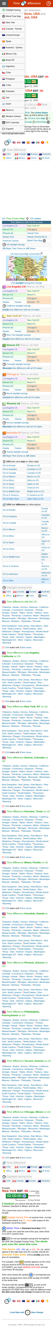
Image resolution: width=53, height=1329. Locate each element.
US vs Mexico (9, 477)
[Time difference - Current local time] (7, 142)
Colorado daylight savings (18, 364)
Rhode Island (42, 631)
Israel (8, 104)
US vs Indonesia (10, 574)
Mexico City (11, 54)
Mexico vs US (33, 477)
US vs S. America (11, 495)
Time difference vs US (27, 706)
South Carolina (9, 634)
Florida (39, 610)
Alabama (7, 607)
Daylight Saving (12, 10)
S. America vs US (35, 495)
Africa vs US (33, 480)
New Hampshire (9, 626)
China (33, 158)
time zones (26, 647)
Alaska (6, 302)
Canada (22, 154)
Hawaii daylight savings (17, 452)
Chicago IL (32, 229)
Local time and (17, 1312)
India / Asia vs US (35, 499)
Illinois (30, 613)
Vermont (20, 637)
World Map (41, 122)
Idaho (22, 613)
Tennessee (38, 634)
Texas (5, 637)
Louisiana (27, 615)
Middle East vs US (35, 491)
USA (8, 154)
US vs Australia (10, 469)
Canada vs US (34, 473)
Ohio (39, 629)
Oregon (16, 631)
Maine (36, 615)
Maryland (45, 615)
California (43, 607)
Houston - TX (33, 302)
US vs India (8, 581)
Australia (46, 154)
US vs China (8, 488)
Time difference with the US (21, 601)
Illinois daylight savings (17, 393)
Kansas (6, 615)
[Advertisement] (26, 47)
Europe (34, 154)
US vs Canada (25, 122)
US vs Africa (8, 480)
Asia (31, 596)
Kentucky (16, 615)
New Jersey (23, 626)
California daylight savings (18, 306)
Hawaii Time (33, 233)
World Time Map (13, 16)
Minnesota (33, 618)
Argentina (10, 66)
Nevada (37, 621)
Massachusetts (9, 618)
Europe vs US (33, 465)
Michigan (22, 618)
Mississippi (44, 618)
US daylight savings (15, 244)
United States (41, 113)
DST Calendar (12, 122)
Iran (7, 97)
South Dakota (24, 634)
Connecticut (17, 610)
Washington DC (9, 640)
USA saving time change (26, 283)
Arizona (24, 607)
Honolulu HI (14, 432)
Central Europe (12, 35)
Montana (15, 621)
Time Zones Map (15, 218)
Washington (39, 637)
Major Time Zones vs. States (19, 248)
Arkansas (33, 607)
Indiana (38, 613)
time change (37, 1312)
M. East (45, 158)
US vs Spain (8, 484)
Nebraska (26, 621)
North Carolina (14, 629)
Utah (12, 637)
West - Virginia (24, 640)
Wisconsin (38, 640)
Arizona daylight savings (17, 423)
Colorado (6, 610)
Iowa (46, 613)
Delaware (29, 610)
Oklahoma (6, 631)
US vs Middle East (11, 491)
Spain (8, 41)
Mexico (21, 158)
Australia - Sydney (14, 47)
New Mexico (36, 626)
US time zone (36, 118)
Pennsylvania (28, 631)
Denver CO (8, 229)
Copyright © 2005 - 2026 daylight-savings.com (26, 1325)
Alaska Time (8, 237)
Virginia (28, 637)
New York (10, 22)
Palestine (10, 91)
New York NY (33, 226)
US (3, 218)
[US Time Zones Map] (27, 218)
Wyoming (6, 643)
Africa (8, 158)
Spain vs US (33, 484)
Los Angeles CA (10, 226)
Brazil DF (10, 60)
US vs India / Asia (11, 499)
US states (35, 218)
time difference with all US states (21, 310)
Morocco (9, 110)
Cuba (8, 85)
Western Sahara (13, 116)
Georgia (5, 613)
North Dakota (30, 629)
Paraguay (10, 79)
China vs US (33, 488)
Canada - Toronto (13, 29)
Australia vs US (34, 469)
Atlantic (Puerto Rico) (37, 237)
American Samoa (11, 241)
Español (9, 129)
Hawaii (18, 302)
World (44, 596)
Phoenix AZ (8, 233)
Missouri (6, 621)
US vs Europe (9, 465)
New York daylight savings (18, 335)
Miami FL (31, 295)
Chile (8, 72)
